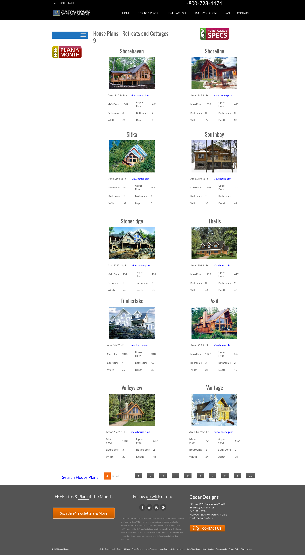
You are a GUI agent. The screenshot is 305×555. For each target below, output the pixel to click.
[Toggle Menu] (83, 35)
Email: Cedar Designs (201, 518)
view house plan (139, 95)
